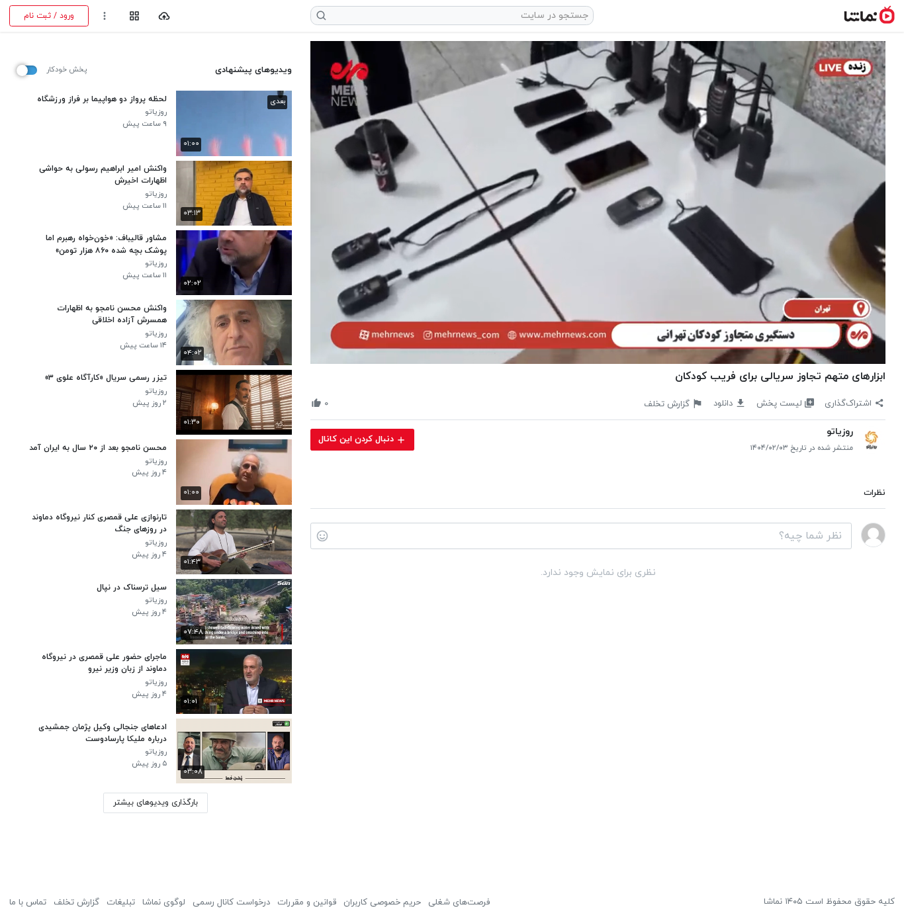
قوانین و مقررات (306, 902)
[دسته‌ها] (134, 16)
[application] (597, 203)
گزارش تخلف (76, 902)
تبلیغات (121, 902)
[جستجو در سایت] (321, 15)
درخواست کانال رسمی (231, 902)
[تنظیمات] (104, 16)
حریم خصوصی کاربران (382, 902)
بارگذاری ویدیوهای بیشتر (155, 803)
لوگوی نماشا (163, 902)
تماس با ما (27, 902)
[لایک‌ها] (338, 403)
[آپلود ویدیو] (164, 16)
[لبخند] (322, 536)
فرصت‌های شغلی (459, 902)
